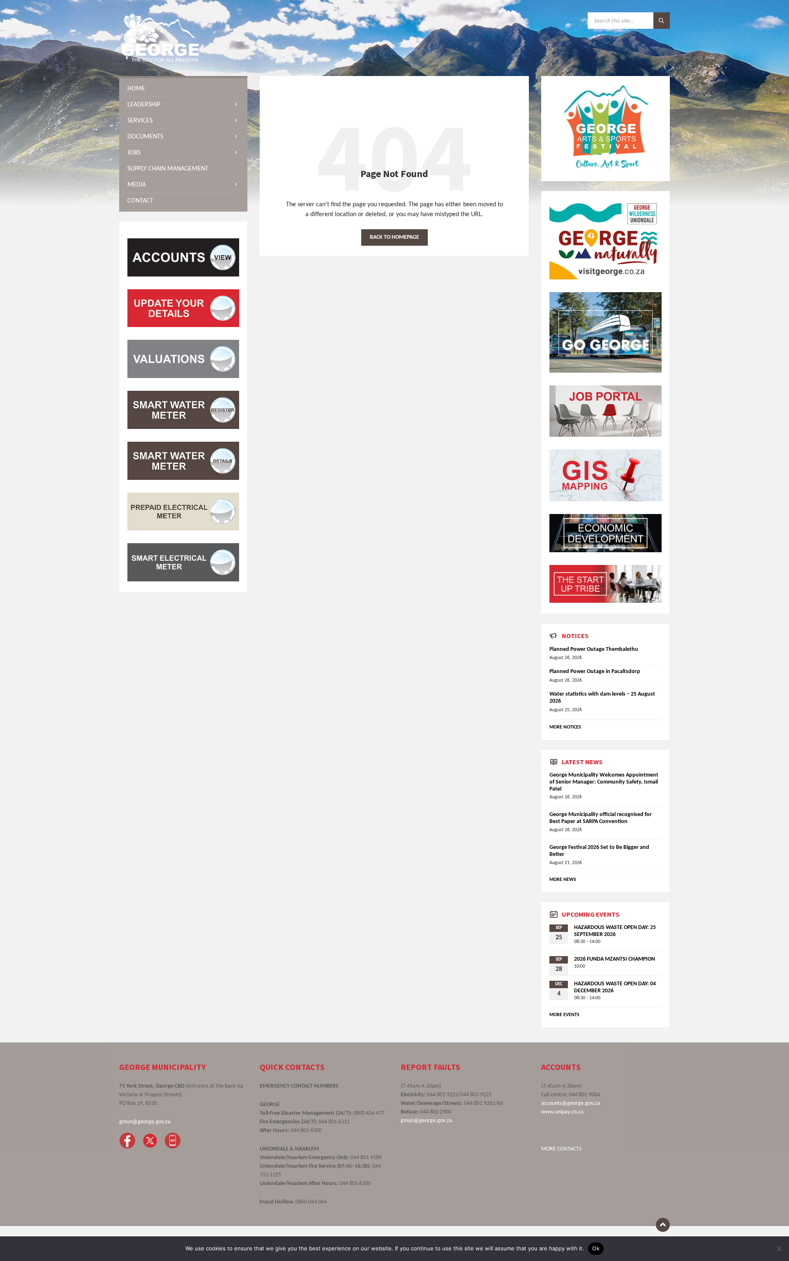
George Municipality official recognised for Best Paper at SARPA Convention (600, 818)
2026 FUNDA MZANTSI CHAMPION (614, 959)
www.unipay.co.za (562, 1112)
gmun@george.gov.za (145, 1122)
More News (562, 879)
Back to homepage (394, 237)
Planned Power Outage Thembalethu (593, 649)
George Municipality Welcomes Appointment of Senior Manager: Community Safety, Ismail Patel (603, 782)
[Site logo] (160, 60)
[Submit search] (661, 20)
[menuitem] (183, 89)
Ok (596, 1248)
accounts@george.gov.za (570, 1103)
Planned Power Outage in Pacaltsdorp (594, 672)
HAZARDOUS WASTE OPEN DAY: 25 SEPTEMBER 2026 (615, 931)
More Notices (565, 727)
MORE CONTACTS (561, 1149)
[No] (779, 1249)
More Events (564, 1014)
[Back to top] (663, 1225)
